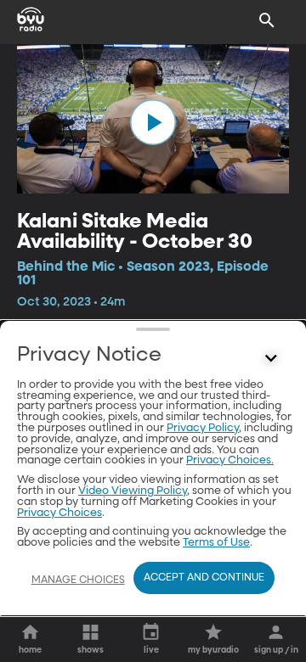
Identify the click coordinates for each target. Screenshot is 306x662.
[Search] (266, 20)
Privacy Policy (203, 428)
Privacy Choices (59, 513)
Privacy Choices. (230, 460)
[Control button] (271, 359)
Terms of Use (216, 542)
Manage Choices (78, 580)
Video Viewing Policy (132, 490)
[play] (153, 122)
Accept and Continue (204, 578)
